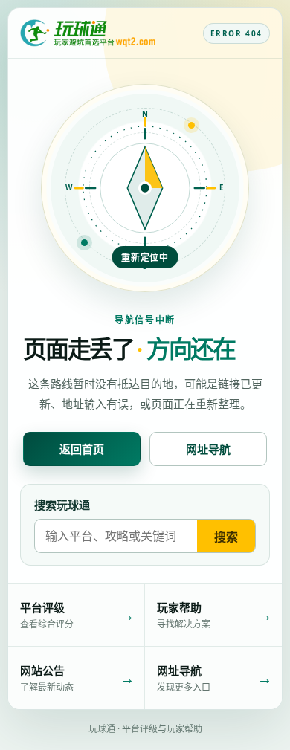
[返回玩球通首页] (87, 33)
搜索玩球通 (62, 504)
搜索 (226, 536)
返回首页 (81, 449)
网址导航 (208, 449)
